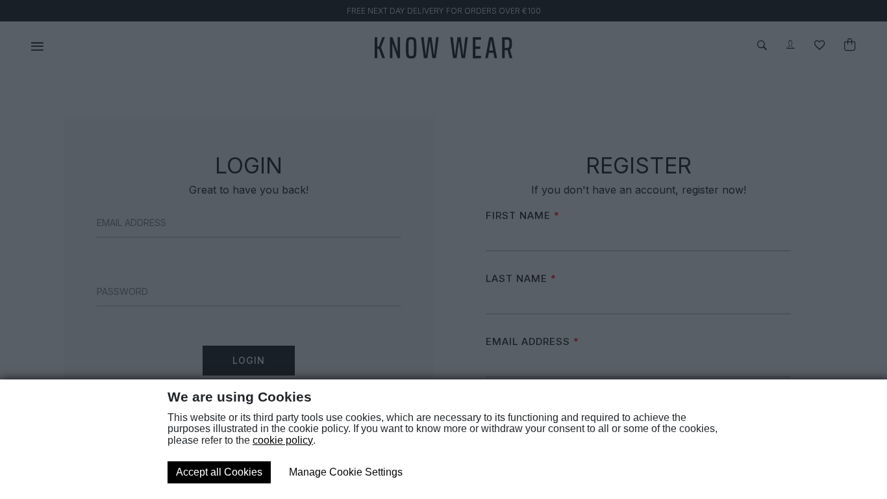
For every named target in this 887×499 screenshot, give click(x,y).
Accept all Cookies (219, 472)
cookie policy (283, 440)
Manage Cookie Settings (346, 472)
